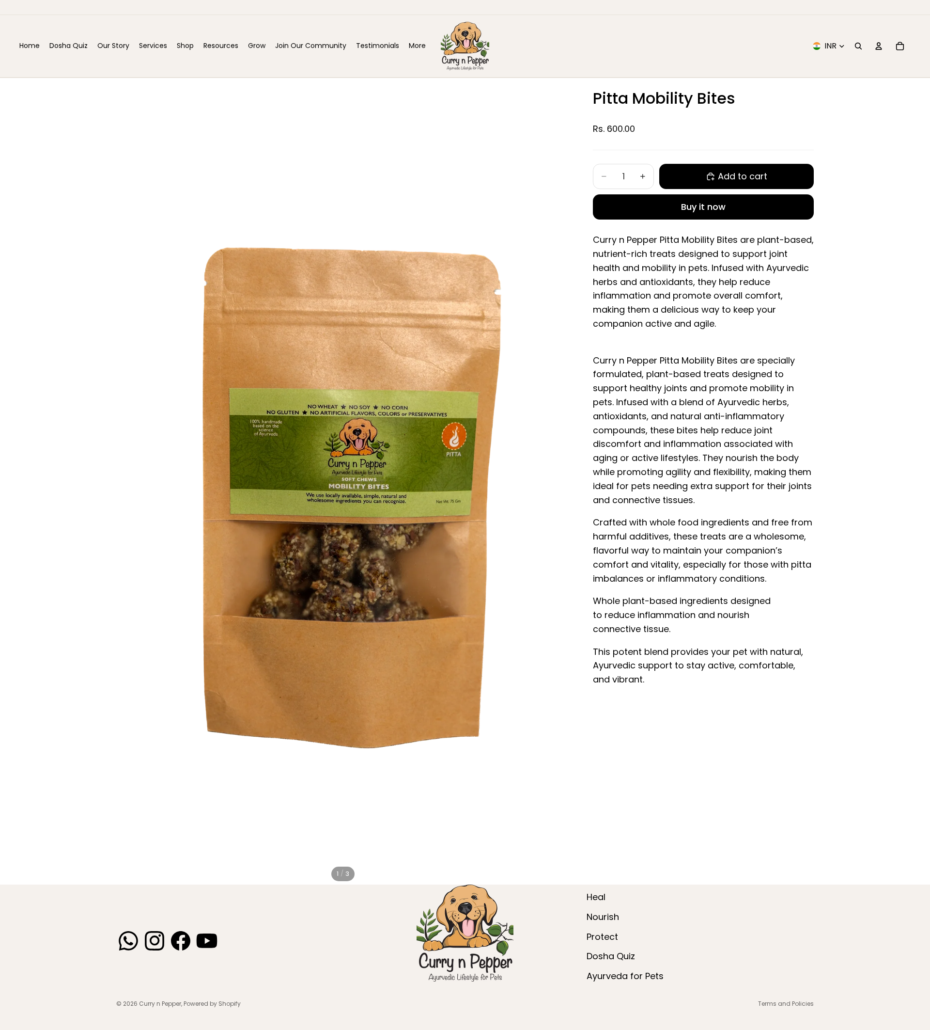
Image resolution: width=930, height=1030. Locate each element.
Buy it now (703, 207)
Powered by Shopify (212, 1003)
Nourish (603, 917)
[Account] (878, 46)
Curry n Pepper (160, 1003)
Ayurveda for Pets (625, 976)
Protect (602, 937)
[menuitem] (417, 46)
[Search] (858, 46)
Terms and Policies (786, 1003)
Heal (596, 897)
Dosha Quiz (611, 956)
